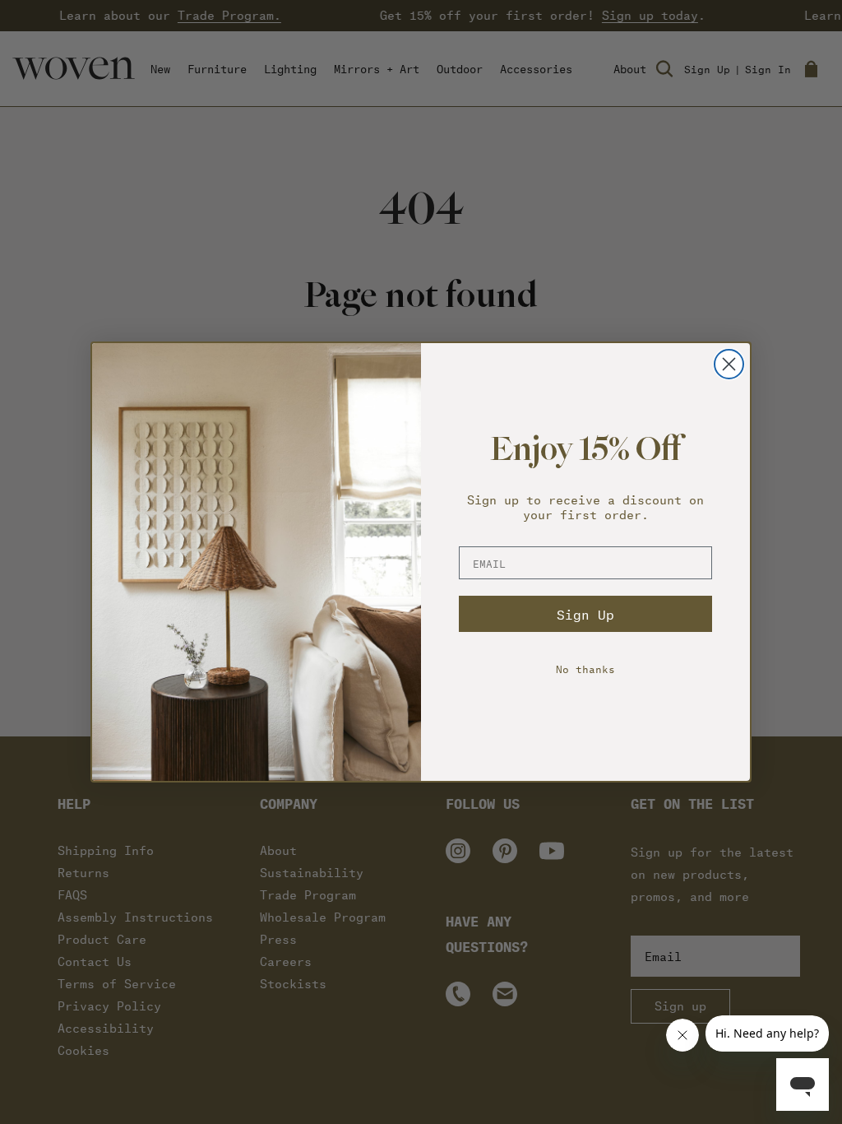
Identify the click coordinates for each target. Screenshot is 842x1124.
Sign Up (585, 614)
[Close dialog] (729, 364)
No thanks (585, 668)
